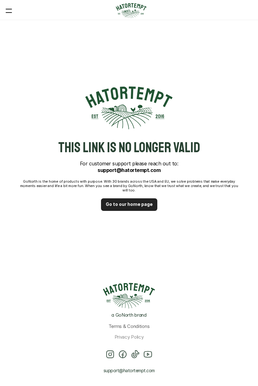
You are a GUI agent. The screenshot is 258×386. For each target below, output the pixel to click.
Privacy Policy (129, 337)
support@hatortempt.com (129, 370)
